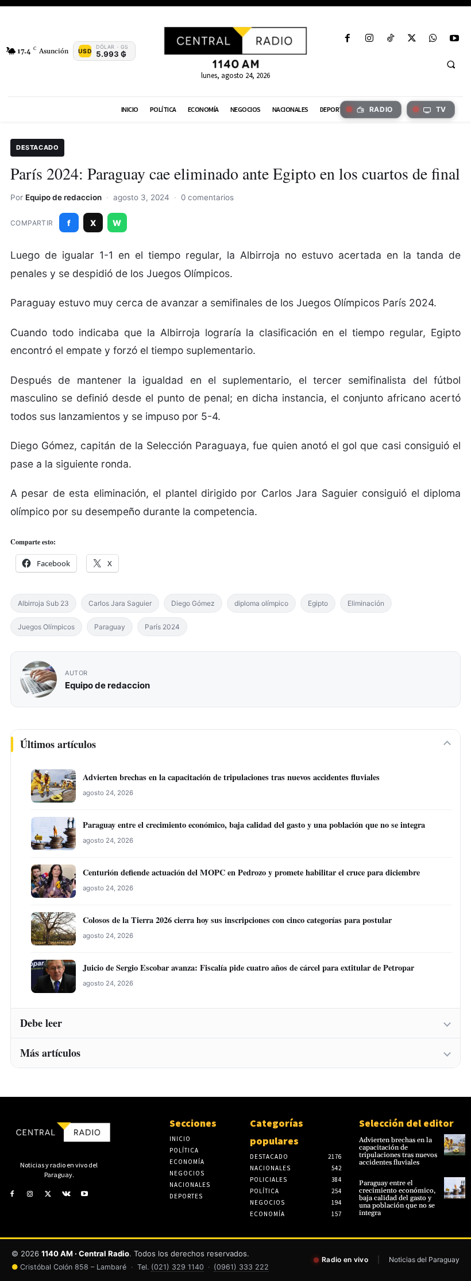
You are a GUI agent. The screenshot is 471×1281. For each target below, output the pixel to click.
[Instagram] (369, 38)
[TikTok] (390, 38)
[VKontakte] (66, 1194)
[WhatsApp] (433, 38)
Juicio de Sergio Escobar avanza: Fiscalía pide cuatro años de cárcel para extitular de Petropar (248, 968)
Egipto (318, 603)
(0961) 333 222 (241, 1267)
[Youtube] (454, 38)
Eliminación (366, 603)
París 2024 (162, 626)
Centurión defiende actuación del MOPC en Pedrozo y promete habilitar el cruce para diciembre (251, 872)
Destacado (37, 147)
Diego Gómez (193, 603)
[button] (451, 64)
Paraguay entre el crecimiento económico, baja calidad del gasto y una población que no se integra (254, 825)
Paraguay (109, 626)
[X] (411, 38)
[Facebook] (348, 38)
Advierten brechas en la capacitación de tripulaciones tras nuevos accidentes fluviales (231, 777)
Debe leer (41, 1022)
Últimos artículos (58, 744)
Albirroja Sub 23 (43, 603)
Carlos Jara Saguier (120, 603)
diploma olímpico (261, 603)
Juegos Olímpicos (46, 626)
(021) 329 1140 (177, 1267)
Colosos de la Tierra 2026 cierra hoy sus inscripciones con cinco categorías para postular (237, 920)
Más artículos (50, 1052)
